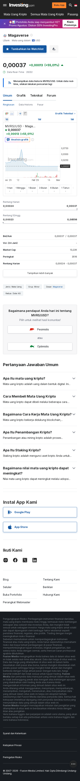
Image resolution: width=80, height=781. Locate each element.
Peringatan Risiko (12, 757)
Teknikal (36, 95)
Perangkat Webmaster (16, 602)
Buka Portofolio (12, 594)
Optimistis (43, 346)
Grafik (21, 95)
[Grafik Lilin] (7, 114)
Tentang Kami (51, 579)
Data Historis (26, 104)
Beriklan (48, 587)
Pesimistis (43, 329)
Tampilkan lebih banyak (40, 273)
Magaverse (58, 287)
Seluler (7, 587)
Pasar (40, 104)
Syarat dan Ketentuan (14, 733)
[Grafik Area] (12, 114)
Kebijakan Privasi (12, 745)
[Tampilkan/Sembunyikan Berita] (25, 114)
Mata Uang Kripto (15, 14)
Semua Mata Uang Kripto (47, 14)
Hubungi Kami (51, 594)
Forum (51, 95)
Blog (6, 579)
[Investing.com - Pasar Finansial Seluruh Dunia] (21, 5)
